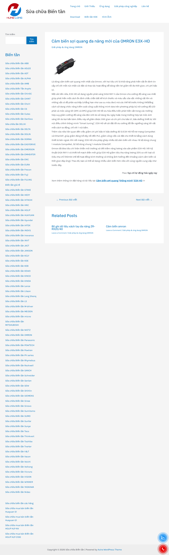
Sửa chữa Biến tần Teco (17, 431)
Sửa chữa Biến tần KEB (17, 266)
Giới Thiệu (89, 6)
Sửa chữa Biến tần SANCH (18, 370)
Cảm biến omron (116, 226)
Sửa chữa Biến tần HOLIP (17, 210)
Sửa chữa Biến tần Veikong (19, 466)
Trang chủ (75, 6)
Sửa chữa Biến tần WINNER (19, 482)
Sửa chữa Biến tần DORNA (18, 139)
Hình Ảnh (106, 16)
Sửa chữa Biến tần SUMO (17, 416)
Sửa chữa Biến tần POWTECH (19, 345)
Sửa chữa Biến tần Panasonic (20, 340)
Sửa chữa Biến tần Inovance (19, 235)
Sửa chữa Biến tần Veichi (18, 461)
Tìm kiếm (10, 34)
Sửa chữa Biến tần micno (18, 316)
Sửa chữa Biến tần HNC (17, 205)
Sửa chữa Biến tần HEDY (17, 195)
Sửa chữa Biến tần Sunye (18, 426)
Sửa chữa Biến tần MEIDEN (19, 311)
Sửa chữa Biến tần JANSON (19, 250)
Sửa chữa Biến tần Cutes (17, 114)
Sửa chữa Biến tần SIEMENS (19, 395)
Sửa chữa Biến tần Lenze (17, 286)
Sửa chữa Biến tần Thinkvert (19, 436)
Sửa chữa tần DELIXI (15, 124)
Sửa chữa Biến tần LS (16, 301)
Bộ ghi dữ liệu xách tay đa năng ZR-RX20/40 (73, 228)
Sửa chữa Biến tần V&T (17, 451)
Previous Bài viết (66, 199)
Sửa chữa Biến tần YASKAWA (19, 487)
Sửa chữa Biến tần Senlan (18, 380)
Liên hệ (145, 6)
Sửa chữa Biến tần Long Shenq (20, 296)
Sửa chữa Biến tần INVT (17, 240)
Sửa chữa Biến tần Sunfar (18, 421)
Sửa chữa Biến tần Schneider (20, 375)
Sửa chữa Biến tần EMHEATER (20, 154)
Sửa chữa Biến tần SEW (17, 385)
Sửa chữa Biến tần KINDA (18, 281)
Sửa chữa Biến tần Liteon (18, 291)
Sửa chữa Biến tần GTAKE (18, 190)
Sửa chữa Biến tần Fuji (16, 174)
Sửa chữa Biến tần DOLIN (18, 134)
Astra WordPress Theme (110, 549)
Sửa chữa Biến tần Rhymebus (20, 360)
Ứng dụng (104, 6)
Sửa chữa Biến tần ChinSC (18, 93)
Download (75, 16)
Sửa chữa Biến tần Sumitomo (20, 411)
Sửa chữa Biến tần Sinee (17, 401)
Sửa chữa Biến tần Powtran (18, 350)
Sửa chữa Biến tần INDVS (18, 230)
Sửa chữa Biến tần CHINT (18, 98)
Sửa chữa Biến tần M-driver (19, 306)
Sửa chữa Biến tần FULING (18, 179)
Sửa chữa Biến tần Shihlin (18, 390)
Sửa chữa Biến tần (45, 11)
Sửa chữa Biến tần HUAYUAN (19, 215)
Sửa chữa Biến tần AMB (17, 83)
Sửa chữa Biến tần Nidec (17, 492)
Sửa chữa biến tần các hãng (19, 503)
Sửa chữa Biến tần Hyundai (19, 220)
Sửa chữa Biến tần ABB (17, 63)
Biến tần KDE (91, 16)
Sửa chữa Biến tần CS (16, 109)
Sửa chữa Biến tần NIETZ (17, 330)
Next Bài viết (144, 199)
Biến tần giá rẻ (12, 184)
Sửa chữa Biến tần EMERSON (20, 149)
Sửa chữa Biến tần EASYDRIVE (20, 144)
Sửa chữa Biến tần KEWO (17, 271)
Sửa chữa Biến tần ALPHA (18, 78)
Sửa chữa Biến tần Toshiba (18, 441)
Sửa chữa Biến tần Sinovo (18, 406)
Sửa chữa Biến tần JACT (17, 245)
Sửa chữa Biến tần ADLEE (18, 68)
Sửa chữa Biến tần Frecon (18, 169)
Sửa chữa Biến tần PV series (19, 355)
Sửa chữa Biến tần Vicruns (18, 471)
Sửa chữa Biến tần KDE (17, 260)
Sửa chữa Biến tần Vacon (17, 456)
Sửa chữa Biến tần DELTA (17, 129)
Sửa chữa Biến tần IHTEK (17, 225)
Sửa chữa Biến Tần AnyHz (18, 88)
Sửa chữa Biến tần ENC (17, 159)
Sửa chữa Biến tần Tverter (18, 446)
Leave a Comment (59, 233)
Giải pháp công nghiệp (125, 6)
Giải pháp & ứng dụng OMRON (67, 47)
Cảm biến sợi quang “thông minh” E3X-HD (119, 180)
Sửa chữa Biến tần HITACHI (18, 200)
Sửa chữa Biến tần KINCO (18, 276)
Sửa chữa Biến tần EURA (17, 164)
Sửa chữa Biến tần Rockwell (19, 365)
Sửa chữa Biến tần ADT (16, 73)
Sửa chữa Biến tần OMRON (18, 335)
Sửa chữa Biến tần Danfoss (19, 119)
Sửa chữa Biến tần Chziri (17, 103)
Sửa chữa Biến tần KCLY (17, 255)
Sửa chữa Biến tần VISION (18, 476)
